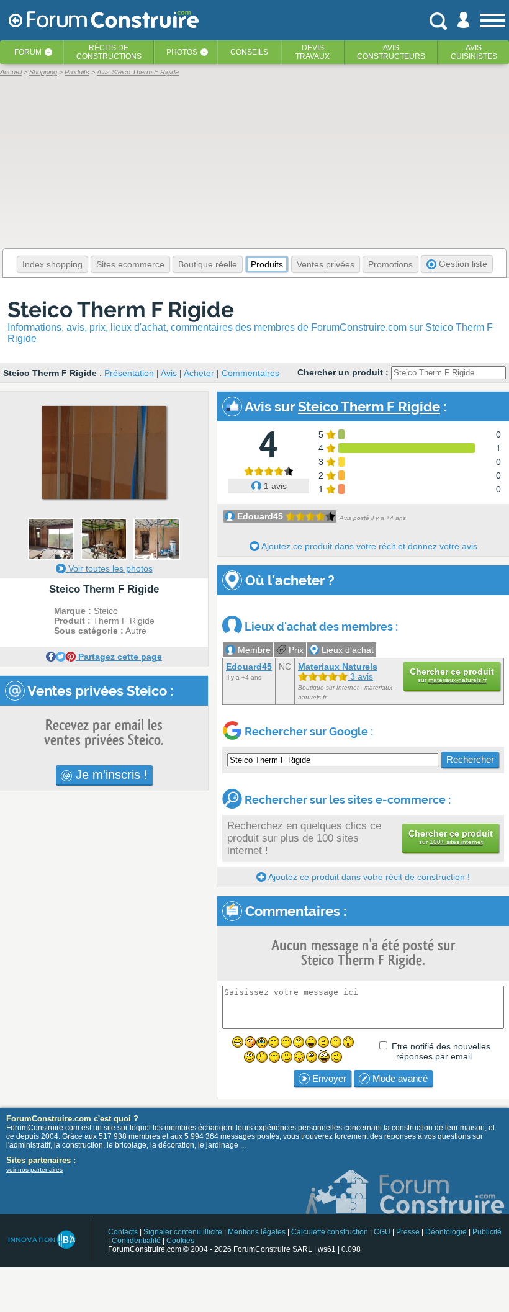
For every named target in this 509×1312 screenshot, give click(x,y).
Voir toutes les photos (109, 568)
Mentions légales (257, 1232)
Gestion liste (461, 264)
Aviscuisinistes (474, 52)
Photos (181, 52)
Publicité (487, 1232)
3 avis (360, 676)
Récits (109, 52)
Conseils (249, 52)
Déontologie (446, 1232)
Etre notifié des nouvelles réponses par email (441, 1051)
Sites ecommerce (130, 264)
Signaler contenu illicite (182, 1232)
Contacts (123, 1232)
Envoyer (328, 1078)
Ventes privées (325, 264)
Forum (28, 52)
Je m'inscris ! (110, 774)
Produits (267, 264)
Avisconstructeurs (391, 52)
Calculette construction (329, 1232)
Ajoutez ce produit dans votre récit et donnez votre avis (368, 546)
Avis (169, 373)
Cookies (180, 1240)
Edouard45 (260, 516)
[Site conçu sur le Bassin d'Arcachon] (41, 1240)
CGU (382, 1232)
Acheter (199, 373)
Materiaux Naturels (337, 667)
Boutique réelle (207, 264)
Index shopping (52, 264)
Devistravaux (312, 52)
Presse (408, 1232)
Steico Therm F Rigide (120, 309)
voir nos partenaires (34, 1169)
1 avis (274, 486)
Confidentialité (136, 1240)
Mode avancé (399, 1078)
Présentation (129, 373)
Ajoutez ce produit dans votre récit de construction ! (368, 877)
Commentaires (250, 373)
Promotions (390, 264)
